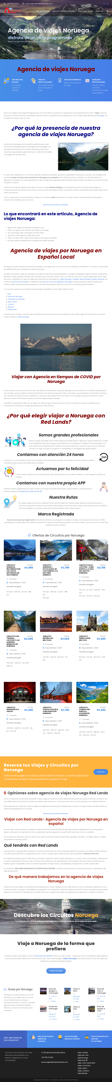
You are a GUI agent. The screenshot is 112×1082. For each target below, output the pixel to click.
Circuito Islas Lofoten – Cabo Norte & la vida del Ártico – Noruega (86, 569)
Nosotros (99, 11)
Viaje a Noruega (69, 958)
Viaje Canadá (83, 1052)
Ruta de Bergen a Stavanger (53, 991)
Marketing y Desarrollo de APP (31, 491)
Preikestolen (12, 309)
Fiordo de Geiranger (53, 1007)
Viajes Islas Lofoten (85, 11)
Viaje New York (83, 1055)
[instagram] (107, 4)
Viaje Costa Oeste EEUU (86, 1063)
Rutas (53, 1001)
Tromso (11, 304)
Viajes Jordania (83, 1071)
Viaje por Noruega (43, 11)
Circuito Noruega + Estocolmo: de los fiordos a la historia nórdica (50, 570)
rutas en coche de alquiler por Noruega (57, 282)
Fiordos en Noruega (15, 296)
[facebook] (104, 4)
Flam (77, 1001)
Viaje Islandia (82, 1073)
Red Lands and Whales (43, 956)
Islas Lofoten (12, 302)
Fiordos (54, 1019)
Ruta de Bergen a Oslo (101, 1008)
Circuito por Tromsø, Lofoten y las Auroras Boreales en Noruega (13, 641)
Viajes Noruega (23, 317)
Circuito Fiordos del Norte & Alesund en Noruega (84, 711)
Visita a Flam (76, 990)
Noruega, (100, 115)
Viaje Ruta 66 (83, 1060)
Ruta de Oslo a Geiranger (101, 991)
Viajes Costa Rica (84, 1065)
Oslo (9, 294)
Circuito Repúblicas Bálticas (48, 638)
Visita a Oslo (76, 1008)
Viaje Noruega (83, 1058)
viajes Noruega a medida (69, 279)
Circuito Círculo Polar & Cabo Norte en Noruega (50, 710)
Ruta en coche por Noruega (64, 11)
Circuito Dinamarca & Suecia (13, 709)
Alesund (11, 307)
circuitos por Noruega (19, 282)
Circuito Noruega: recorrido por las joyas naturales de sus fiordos (13, 570)
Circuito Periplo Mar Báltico (84, 638)
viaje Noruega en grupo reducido (92, 279)
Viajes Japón (82, 1068)
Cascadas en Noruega (16, 299)
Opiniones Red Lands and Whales (55, 205)
